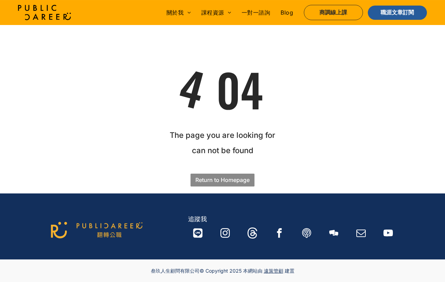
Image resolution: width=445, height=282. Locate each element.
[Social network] (198, 234)
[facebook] (279, 234)
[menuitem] (178, 12)
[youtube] (388, 234)
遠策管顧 (273, 271)
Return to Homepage (222, 179)
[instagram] (225, 234)
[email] (361, 234)
